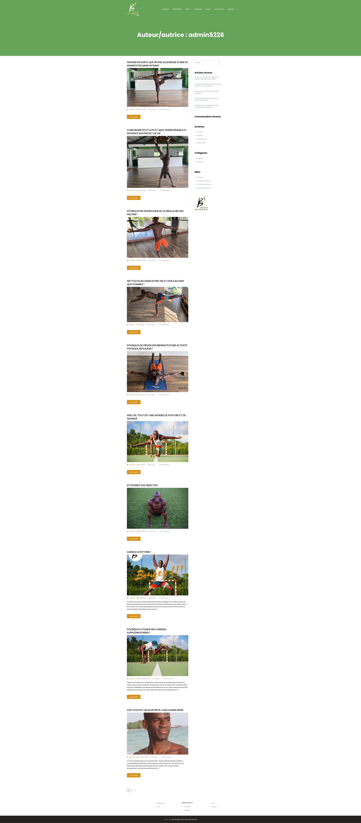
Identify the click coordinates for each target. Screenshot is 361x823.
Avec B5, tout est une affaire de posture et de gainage (156, 417)
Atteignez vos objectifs (142, 485)
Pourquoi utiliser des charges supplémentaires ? (146, 631)
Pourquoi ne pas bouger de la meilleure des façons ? (155, 213)
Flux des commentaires (203, 184)
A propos (166, 9)
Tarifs (187, 9)
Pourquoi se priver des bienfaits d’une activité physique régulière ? (157, 347)
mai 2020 (199, 135)
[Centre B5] (133, 8)
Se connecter (219, 9)
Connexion (199, 177)
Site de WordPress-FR (203, 188)
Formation (198, 9)
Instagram (187, 810)
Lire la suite (134, 117)
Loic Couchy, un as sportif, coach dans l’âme (155, 710)
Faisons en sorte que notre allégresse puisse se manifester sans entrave (157, 64)
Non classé (152, 109)
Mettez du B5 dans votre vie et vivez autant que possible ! (155, 283)
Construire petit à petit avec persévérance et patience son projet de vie (157, 132)
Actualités (156, 678)
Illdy (170, 819)
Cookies (214, 807)
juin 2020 (199, 132)
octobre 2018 (200, 142)
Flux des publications (203, 181)
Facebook (187, 806)
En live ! (208, 9)
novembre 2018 (201, 139)
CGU (213, 803)
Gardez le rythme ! (139, 551)
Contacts (231, 9)
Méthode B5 (177, 9)
